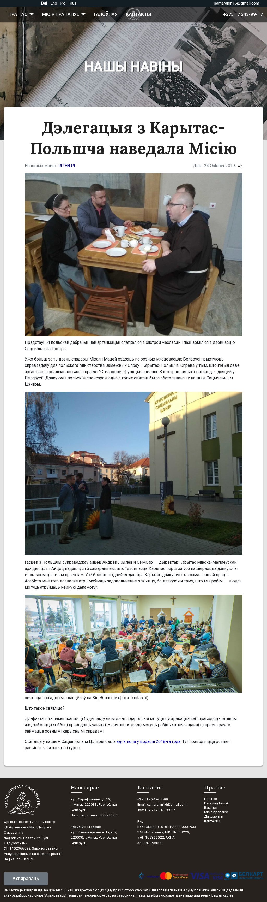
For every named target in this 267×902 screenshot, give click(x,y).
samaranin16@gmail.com (236, 3)
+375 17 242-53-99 (152, 799)
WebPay (141, 890)
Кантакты (212, 821)
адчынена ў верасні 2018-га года (148, 741)
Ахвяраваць (26, 878)
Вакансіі (210, 807)
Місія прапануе (216, 812)
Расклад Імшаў (216, 803)
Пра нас (210, 799)
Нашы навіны (133, 67)
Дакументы (213, 816)
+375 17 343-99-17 (160, 810)
